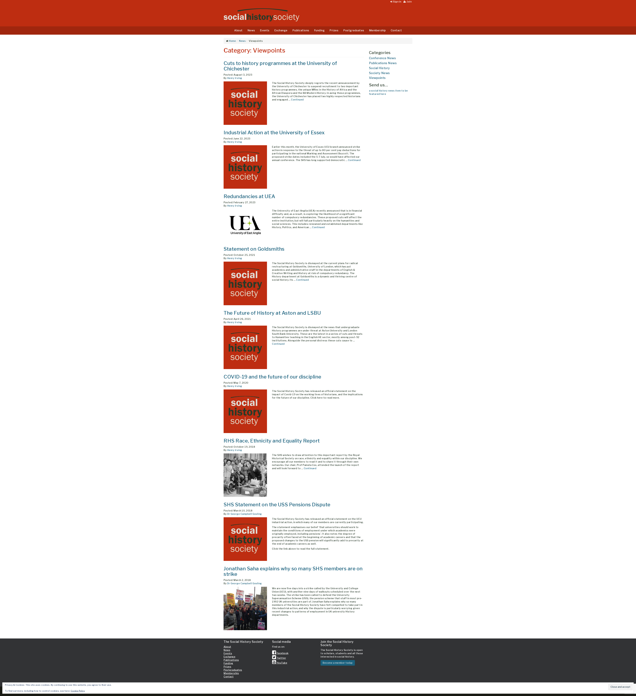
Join (409, 1)
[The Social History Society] (261, 14)
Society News (379, 73)
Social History (379, 68)
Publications (300, 30)
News (251, 30)
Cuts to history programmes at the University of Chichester (280, 66)
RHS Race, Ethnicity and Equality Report (272, 441)
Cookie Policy (78, 691)
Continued (297, 99)
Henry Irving (234, 78)
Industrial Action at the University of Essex (274, 132)
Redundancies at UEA (249, 196)
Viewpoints (377, 78)
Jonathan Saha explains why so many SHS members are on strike (293, 571)
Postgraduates (353, 30)
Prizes (334, 30)
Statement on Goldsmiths (254, 249)
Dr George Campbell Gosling (244, 513)
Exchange (281, 30)
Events (264, 30)
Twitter (281, 658)
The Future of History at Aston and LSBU (272, 313)
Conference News (382, 58)
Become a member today (338, 662)
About (238, 30)
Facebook (282, 653)
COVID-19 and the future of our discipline (272, 377)
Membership (377, 30)
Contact (396, 30)
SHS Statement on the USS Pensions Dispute (277, 504)
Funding (319, 30)
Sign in (397, 1)
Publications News (383, 63)
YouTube (281, 662)
